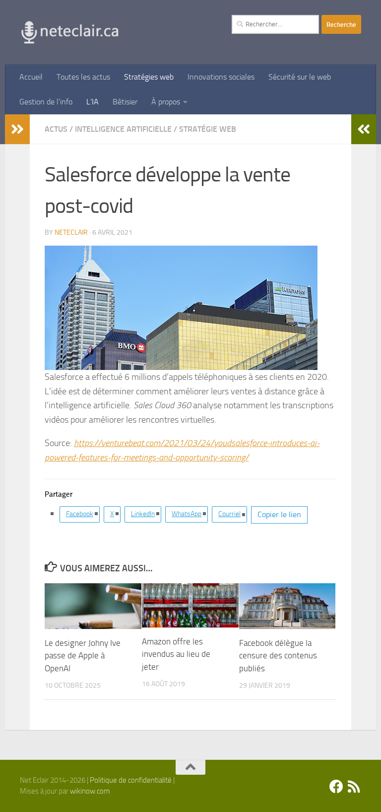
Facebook (79, 514)
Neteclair (71, 232)
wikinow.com (90, 791)
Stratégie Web (207, 129)
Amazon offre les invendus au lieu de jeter (176, 654)
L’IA (92, 101)
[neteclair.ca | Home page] (69, 32)
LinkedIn (143, 514)
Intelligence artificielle (123, 129)
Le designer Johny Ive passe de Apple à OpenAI (83, 655)
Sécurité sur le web (299, 77)
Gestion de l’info (45, 101)
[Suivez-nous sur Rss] (354, 787)
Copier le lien (279, 514)
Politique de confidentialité (131, 780)
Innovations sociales (221, 77)
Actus (56, 129)
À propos (165, 101)
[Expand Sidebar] (17, 129)
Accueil (31, 77)
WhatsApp (186, 514)
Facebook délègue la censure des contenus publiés (278, 655)
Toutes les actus (83, 77)
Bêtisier (125, 101)
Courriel (229, 514)
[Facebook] (336, 787)
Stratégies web (149, 77)
